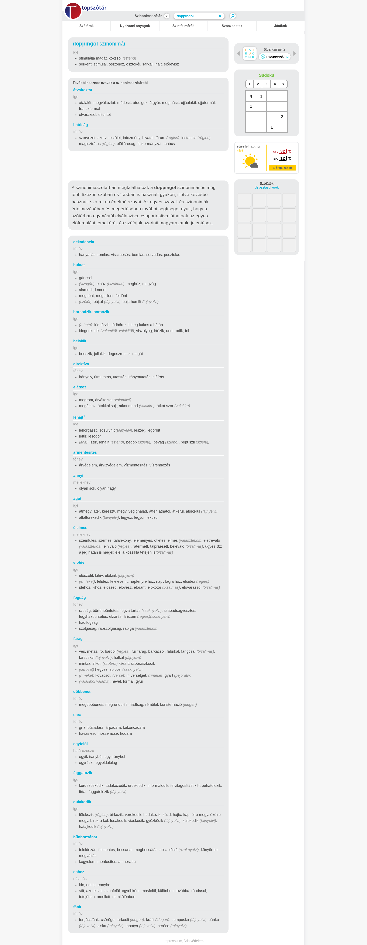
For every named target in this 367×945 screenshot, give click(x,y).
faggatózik (82, 773)
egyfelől (80, 744)
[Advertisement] (148, 166)
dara (77, 715)
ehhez (78, 872)
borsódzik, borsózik (91, 312)
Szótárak (86, 26)
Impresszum (173, 941)
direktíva (81, 364)
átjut (77, 498)
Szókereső (274, 49)
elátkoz (79, 387)
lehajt (79, 417)
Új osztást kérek (267, 187)
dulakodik (82, 802)
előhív (78, 562)
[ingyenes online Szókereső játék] (250, 53)
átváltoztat (82, 90)
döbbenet (81, 691)
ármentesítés (85, 452)
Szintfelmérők (183, 26)
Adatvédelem (193, 941)
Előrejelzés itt (282, 167)
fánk (77, 907)
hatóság (80, 125)
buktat (79, 265)
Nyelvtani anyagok (135, 26)
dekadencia (83, 242)
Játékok (280, 26)
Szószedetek (232, 26)
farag (78, 639)
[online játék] (275, 56)
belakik (79, 341)
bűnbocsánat (85, 837)
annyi (78, 475)
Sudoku (266, 75)
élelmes (80, 528)
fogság (79, 597)
